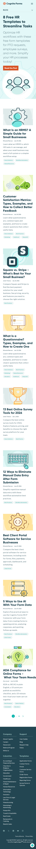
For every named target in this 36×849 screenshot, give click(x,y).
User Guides (24, 739)
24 (19, 716)
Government (7, 776)
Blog (21, 742)
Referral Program (9, 747)
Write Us (6, 750)
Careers (5, 742)
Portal (22, 766)
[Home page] (12, 3)
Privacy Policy (29, 836)
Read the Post (11, 68)
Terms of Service (19, 836)
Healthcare (6, 779)
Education (6, 773)
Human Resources (9, 786)
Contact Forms (24, 764)
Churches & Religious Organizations (7, 768)
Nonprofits (6, 810)
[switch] (32, 3)
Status (22, 747)
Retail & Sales (7, 824)
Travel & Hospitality (9, 813)
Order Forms (24, 774)
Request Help (24, 745)
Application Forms (26, 761)
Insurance (6, 794)
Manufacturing (8, 802)
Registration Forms (26, 777)
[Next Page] (22, 716)
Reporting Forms (25, 780)
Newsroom (6, 745)
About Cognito (8, 739)
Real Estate (6, 816)
